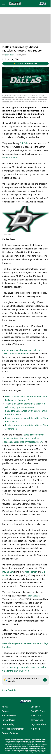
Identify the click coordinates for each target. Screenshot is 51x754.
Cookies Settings (10, 733)
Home (4, 690)
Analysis (12, 690)
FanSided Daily (9, 715)
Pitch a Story (37, 715)
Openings (35, 706)
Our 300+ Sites (37, 711)
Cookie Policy (8, 724)
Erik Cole (24, 143)
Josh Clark (9, 55)
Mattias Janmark (10, 157)
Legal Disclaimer (38, 724)
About (5, 706)
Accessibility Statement (13, 729)
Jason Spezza (33, 595)
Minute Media (13, 739)
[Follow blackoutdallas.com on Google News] (45, 680)
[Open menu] (3, 3)
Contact (5, 711)
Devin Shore (8, 572)
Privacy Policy (8, 720)
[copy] (17, 59)
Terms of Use (37, 720)
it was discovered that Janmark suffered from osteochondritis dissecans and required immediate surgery (23, 438)
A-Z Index (35, 729)
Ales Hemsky (31, 572)
